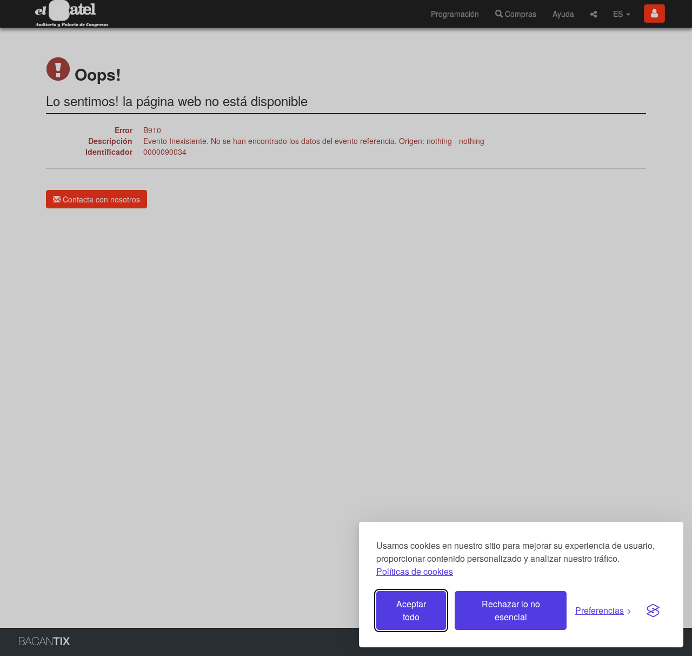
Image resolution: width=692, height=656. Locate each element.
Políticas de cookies (414, 571)
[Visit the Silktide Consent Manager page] (653, 611)
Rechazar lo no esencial (511, 610)
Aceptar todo (411, 610)
